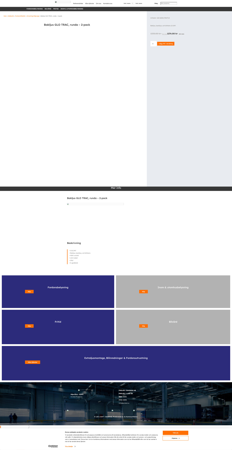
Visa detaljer (69, 446)
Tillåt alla (175, 433)
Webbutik (11, 16)
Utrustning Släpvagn (33, 16)
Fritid (56, 9)
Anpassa (174, 438)
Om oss (98, 3)
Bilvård (48, 9)
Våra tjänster (89, 3)
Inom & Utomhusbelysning (72, 9)
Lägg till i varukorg (166, 44)
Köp (29, 291)
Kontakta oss (107, 3)
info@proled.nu (124, 403)
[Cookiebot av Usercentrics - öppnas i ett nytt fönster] (53, 446)
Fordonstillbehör (20, 16)
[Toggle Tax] (133, 3)
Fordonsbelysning (35, 9)
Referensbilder (78, 3)
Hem (5, 16)
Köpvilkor (74, 394)
